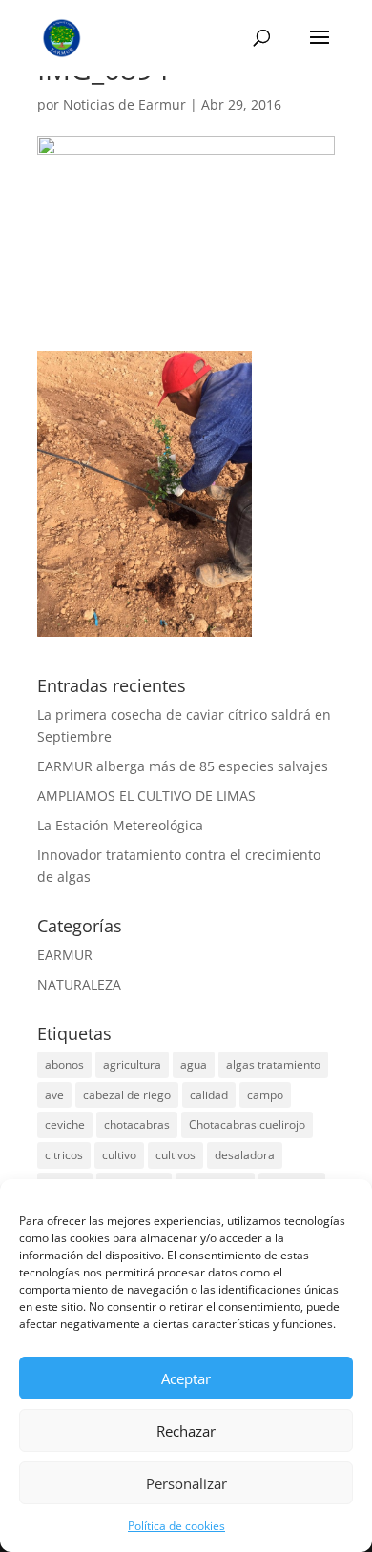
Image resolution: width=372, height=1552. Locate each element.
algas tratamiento (273, 1064)
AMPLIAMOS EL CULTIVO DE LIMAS (146, 795)
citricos (64, 1155)
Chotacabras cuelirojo (247, 1124)
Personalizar (186, 1483)
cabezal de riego (127, 1095)
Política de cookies (176, 1526)
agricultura (132, 1064)
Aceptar (186, 1378)
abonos (64, 1064)
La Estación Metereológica (120, 825)
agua (193, 1064)
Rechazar (186, 1430)
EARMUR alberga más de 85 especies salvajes (182, 766)
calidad (209, 1095)
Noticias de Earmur (124, 104)
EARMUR (65, 955)
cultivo (119, 1155)
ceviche (65, 1124)
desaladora (245, 1155)
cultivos (175, 1155)
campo (265, 1095)
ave (54, 1095)
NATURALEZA (79, 984)
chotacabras (137, 1124)
